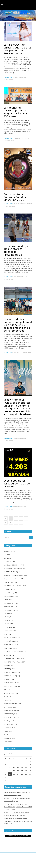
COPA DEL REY (9, 603)
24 (6, 774)
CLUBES (6, 600)
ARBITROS (7, 561)
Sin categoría (8, 721)
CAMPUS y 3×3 (9, 582)
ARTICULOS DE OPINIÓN (12, 565)
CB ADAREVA (8, 589)
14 (22, 768)
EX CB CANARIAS (9, 627)
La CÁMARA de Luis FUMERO (22, 203)
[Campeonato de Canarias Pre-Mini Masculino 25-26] (18, 169)
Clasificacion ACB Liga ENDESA (18, 836)
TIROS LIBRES (8, 728)
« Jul (5, 780)
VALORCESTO (8, 738)
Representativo (18, 77)
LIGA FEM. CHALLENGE (11, 672)
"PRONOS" (7, 551)
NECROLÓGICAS (9, 693)
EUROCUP (7, 620)
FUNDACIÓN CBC (9, 641)
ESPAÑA (6, 617)
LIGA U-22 (7, 679)
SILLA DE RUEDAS (10, 717)
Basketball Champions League (13, 575)
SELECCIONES (8, 714)
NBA (5, 690)
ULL (5, 735)
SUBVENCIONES (9, 724)
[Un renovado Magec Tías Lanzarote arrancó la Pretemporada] (18, 228)
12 (14, 768)
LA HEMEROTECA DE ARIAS (13, 658)
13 (18, 768)
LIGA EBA (16, 353)
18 (10, 771)
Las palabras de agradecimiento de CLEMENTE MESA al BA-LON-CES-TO (18, 821)
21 (22, 771)
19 (14, 771)
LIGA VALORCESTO (10, 683)
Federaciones (8, 631)
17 (6, 771)
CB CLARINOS (8, 593)
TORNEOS (7, 731)
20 (18, 771)
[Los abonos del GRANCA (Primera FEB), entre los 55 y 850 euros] (18, 95)
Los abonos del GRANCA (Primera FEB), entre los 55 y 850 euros (16, 112)
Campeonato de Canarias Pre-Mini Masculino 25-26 (15, 197)
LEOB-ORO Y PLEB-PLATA (22, 138)
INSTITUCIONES (9, 648)
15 (26, 768)
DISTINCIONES (9, 606)
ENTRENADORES (9, 610)
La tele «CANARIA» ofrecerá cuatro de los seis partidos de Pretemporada (17, 49)
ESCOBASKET (8, 613)
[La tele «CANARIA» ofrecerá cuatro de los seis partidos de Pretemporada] (18, 31)
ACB (5, 558)
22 (26, 771)
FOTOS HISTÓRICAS (10, 638)
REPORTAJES (8, 707)
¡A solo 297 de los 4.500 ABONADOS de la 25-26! (17, 483)
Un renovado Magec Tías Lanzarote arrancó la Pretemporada (16, 250)
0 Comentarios (9, 141)
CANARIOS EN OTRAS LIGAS (13, 586)
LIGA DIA (7, 665)
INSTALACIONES (9, 645)
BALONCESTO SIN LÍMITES (13, 568)
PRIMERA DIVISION (10, 703)
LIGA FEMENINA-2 (19, 277)
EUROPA (7, 624)
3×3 (5, 554)
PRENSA (6, 700)
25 (10, 774)
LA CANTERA (8, 655)
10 (6, 768)
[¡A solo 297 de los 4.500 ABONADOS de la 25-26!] (18, 462)
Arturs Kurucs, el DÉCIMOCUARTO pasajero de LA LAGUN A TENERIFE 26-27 (18, 806)
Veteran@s (7, 742)
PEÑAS (6, 697)
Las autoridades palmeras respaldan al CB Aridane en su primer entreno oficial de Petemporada (18, 324)
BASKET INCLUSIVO (10, 572)
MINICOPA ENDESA (10, 686)
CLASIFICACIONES (10, 596)
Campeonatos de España (12, 579)
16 (30, 768)
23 (30, 771)
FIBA (5, 634)
